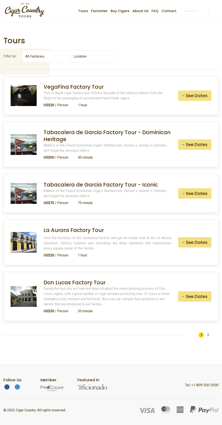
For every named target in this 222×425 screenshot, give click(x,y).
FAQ (155, 11)
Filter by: (9, 56)
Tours (83, 11)
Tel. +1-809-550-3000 (202, 385)
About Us (140, 11)
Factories (99, 11)
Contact (169, 11)
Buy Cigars (120, 11)
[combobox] (46, 56)
